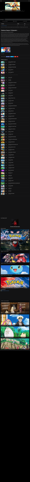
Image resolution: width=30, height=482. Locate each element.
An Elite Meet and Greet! (11, 149)
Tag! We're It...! (10, 188)
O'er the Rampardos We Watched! (12, 105)
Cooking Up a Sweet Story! (11, 121)
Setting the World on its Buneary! (12, 82)
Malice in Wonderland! (11, 170)
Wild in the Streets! (10, 103)
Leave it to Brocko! (10, 95)
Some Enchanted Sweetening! (12, 136)
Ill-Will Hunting (10, 175)
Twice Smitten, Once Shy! (11, 108)
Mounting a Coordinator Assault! (12, 87)
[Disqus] (15, 206)
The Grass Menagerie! (11, 154)
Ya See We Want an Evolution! (12, 113)
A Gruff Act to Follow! (11, 100)
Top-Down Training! (10, 162)
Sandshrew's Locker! (10, 180)
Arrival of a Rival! (10, 90)
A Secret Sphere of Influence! (12, 152)
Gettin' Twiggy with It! (11, 72)
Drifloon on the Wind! (10, 131)
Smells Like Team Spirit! (11, 193)
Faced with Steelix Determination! (12, 118)
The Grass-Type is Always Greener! (12, 139)
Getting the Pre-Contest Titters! (12, 126)
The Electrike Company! (11, 167)
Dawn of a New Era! (10, 69)
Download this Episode (4, 25)
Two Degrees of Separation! (11, 64)
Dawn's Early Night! (10, 185)
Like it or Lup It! (10, 77)
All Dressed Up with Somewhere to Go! (13, 144)
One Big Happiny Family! (11, 157)
